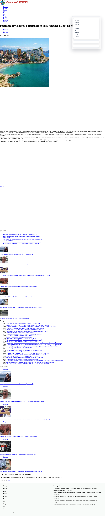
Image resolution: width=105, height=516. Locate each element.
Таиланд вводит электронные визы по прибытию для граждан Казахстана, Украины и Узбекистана (34, 343)
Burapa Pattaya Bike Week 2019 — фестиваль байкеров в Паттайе (21, 243)
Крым (5, 496)
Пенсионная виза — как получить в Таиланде (19, 347)
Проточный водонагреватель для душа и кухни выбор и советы (71, 504)
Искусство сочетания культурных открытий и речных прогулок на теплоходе (75, 500)
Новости (5, 32)
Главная (5, 29)
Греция (5, 488)
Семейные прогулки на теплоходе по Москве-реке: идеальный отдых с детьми (28, 363)
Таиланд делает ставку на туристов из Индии (19, 337)
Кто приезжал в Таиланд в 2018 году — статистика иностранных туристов (28, 353)
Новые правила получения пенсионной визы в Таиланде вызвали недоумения (22, 265)
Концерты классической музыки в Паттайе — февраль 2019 (20, 234)
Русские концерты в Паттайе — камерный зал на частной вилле (24, 350)
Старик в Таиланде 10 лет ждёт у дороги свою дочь (14, 318)
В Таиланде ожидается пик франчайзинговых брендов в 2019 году (24, 357)
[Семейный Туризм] (14, 4)
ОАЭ (4, 501)
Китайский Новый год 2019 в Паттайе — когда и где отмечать (24, 334)
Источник (3, 186)
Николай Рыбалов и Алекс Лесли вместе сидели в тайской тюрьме (22, 242)
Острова (5, 369)
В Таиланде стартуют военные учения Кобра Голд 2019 (21, 341)
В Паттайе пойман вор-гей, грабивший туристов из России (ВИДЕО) (26, 354)
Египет (5, 493)
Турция (5, 509)
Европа (5, 491)
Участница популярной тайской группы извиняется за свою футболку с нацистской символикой (34, 344)
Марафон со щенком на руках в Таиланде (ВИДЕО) (21, 338)
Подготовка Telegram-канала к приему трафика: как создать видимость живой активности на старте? (35, 360)
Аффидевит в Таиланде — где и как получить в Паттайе (22, 356)
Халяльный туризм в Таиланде (15, 348)
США (4, 506)
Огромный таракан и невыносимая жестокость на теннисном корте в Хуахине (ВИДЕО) (25, 275)
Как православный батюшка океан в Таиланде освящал (22, 359)
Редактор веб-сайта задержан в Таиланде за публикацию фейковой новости (21, 307)
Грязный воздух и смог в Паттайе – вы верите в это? (21, 351)
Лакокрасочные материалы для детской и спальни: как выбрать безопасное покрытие (30, 362)
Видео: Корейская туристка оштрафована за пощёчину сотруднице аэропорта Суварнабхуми (32, 346)
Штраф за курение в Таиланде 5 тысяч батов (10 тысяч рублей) (24, 340)
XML (8, 480)
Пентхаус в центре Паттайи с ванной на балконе (20, 335)
